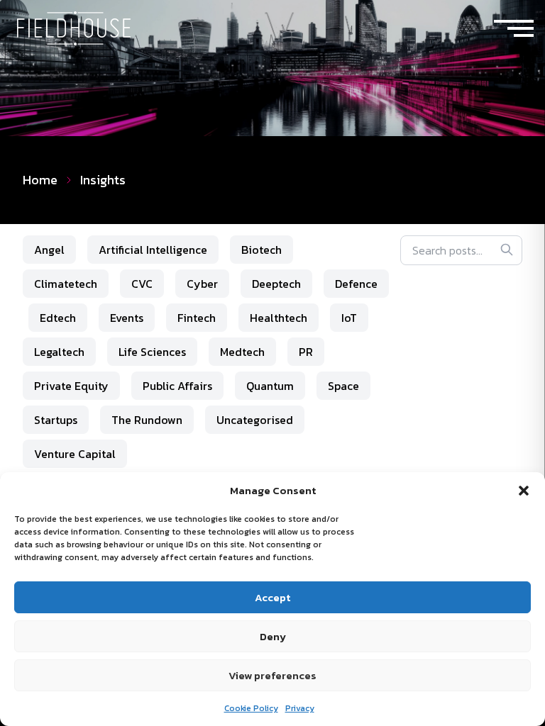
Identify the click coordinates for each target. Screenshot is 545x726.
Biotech (261, 249)
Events (126, 317)
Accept (272, 597)
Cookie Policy (251, 708)
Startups (55, 419)
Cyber (202, 283)
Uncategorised (254, 419)
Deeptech (276, 283)
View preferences (272, 675)
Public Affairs (177, 385)
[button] (524, 491)
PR (306, 351)
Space (343, 385)
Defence (356, 283)
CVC (142, 283)
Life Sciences (152, 351)
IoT (349, 317)
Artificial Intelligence (153, 249)
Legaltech (59, 351)
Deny (273, 636)
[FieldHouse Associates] (74, 28)
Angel (49, 249)
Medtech (242, 351)
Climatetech (65, 283)
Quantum (270, 385)
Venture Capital (75, 453)
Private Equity (71, 385)
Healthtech (278, 317)
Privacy (299, 708)
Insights (103, 179)
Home (40, 179)
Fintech (196, 317)
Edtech (58, 317)
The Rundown (146, 419)
